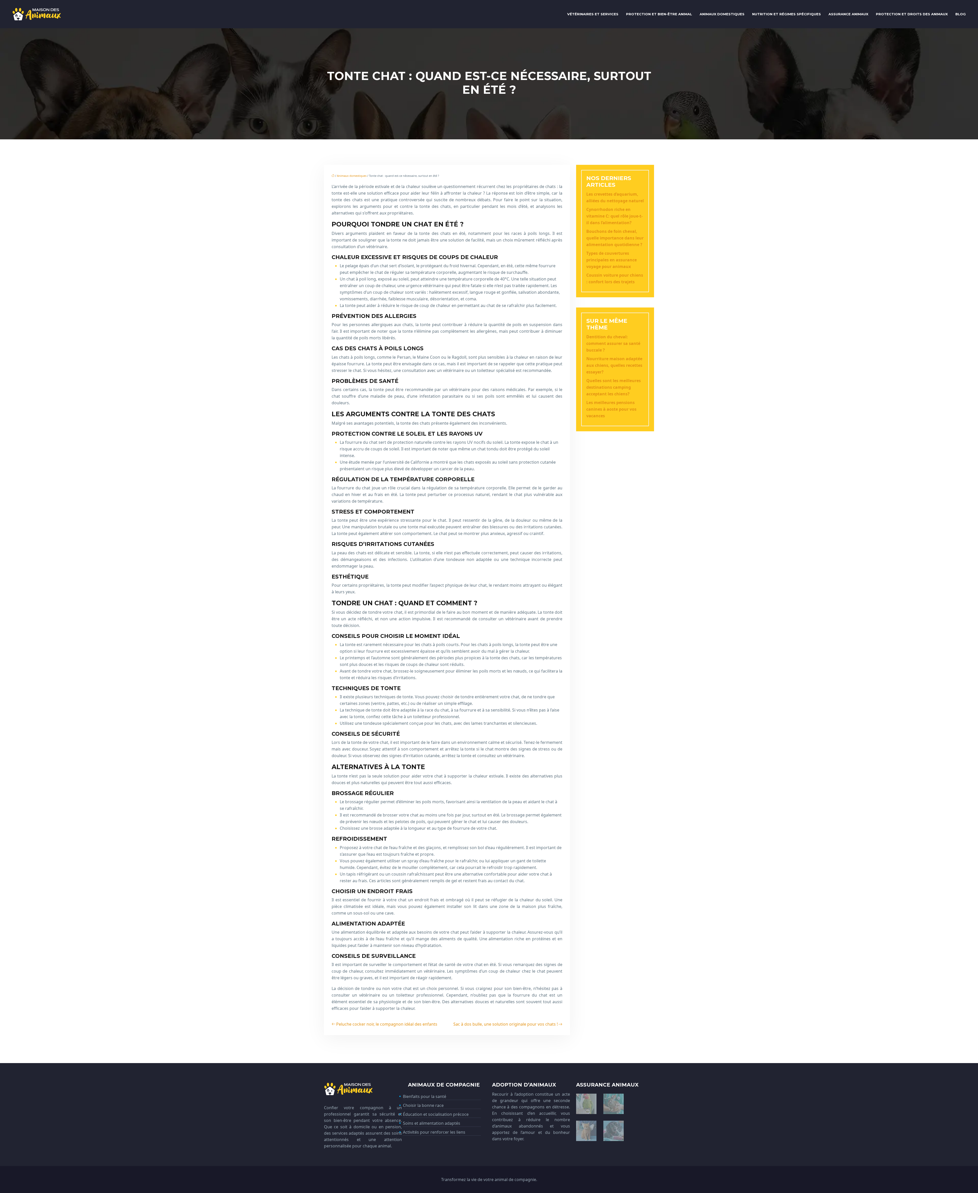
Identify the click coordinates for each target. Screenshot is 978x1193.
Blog (960, 14)
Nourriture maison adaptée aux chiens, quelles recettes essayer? (614, 365)
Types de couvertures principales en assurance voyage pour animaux (611, 259)
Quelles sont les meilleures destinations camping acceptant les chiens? (613, 387)
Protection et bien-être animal (659, 14)
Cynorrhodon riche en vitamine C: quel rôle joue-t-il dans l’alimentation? (614, 216)
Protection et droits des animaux (912, 14)
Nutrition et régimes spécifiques (786, 14)
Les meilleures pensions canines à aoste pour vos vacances (611, 409)
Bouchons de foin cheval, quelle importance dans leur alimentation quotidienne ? (615, 238)
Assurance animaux (848, 14)
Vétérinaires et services (592, 14)
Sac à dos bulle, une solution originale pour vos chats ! (505, 1024)
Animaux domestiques (722, 14)
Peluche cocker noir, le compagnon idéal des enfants (386, 1024)
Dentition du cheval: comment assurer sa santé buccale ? (613, 343)
